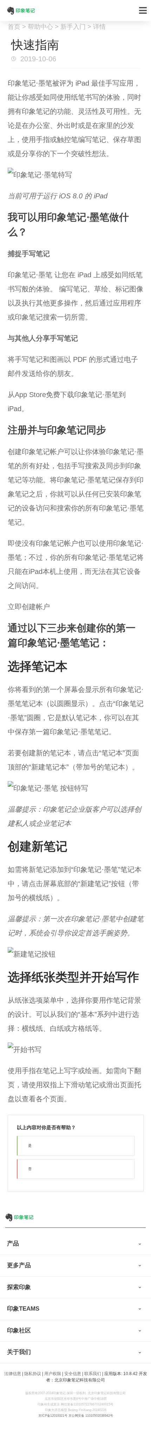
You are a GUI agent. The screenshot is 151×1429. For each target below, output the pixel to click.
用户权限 (52, 1373)
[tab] (75, 1244)
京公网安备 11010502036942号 (90, 1415)
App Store (30, 394)
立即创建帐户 (29, 607)
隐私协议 (32, 1373)
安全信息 (72, 1373)
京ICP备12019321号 (52, 1415)
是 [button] (30, 1145)
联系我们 (92, 1373)
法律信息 (12, 1373)
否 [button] (30, 1169)
